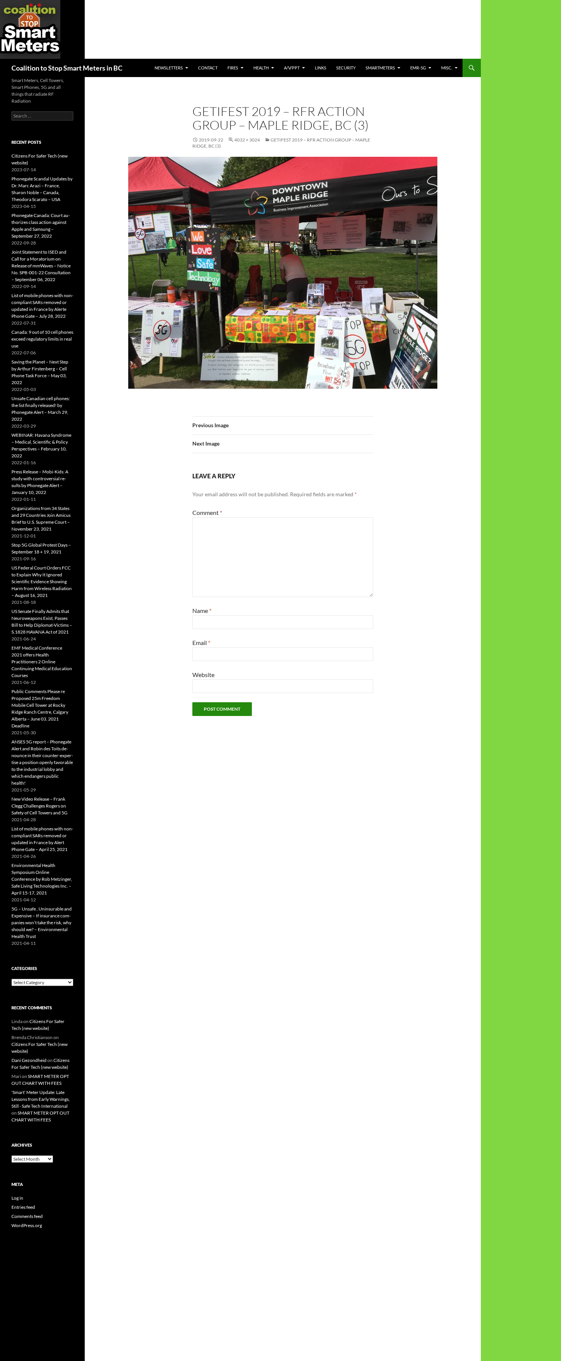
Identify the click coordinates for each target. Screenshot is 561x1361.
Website (203, 674)
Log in (17, 1198)
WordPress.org (26, 1225)
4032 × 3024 (247, 140)
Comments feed (27, 1216)
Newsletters (169, 67)
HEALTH (261, 67)
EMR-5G (418, 67)
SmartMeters (380, 67)
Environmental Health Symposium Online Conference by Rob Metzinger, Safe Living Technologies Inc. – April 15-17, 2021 (41, 879)
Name (201, 610)
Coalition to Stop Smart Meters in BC (67, 68)
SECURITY (346, 67)
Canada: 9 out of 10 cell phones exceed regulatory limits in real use (42, 339)
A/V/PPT (292, 67)
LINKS (320, 67)
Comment (207, 512)
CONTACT (208, 67)
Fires (232, 67)
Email (201, 642)
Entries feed (23, 1207)
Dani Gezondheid (29, 1060)
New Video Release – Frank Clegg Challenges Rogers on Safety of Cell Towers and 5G (39, 806)
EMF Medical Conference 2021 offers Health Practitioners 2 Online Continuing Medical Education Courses (41, 661)
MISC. (446, 67)
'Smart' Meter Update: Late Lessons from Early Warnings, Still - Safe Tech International (40, 1099)
